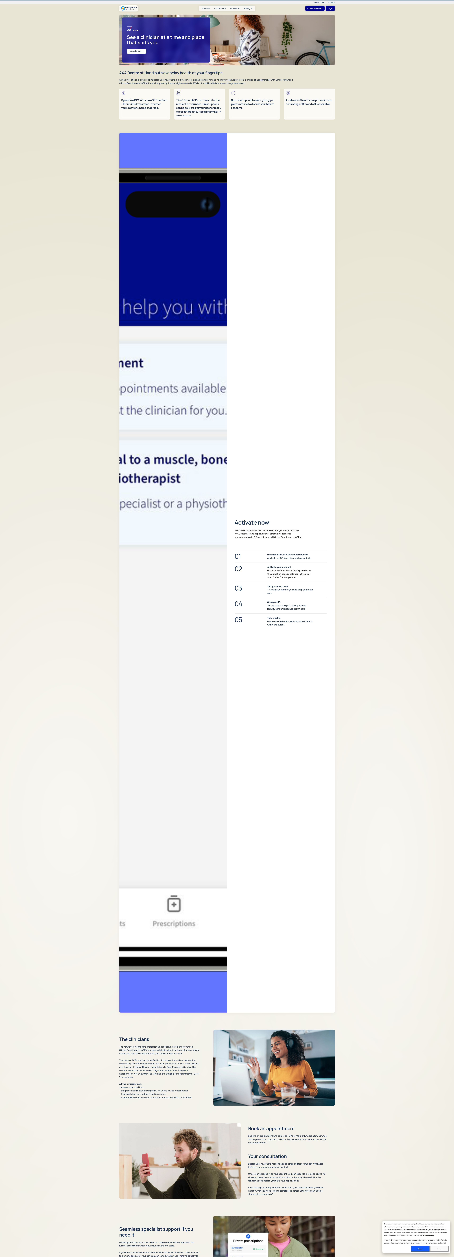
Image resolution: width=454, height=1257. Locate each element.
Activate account (315, 8)
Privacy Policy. (428, 1235)
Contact (331, 2)
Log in (330, 8)
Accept (420, 1249)
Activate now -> (136, 51)
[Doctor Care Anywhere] (128, 8)
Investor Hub (319, 2)
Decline (439, 1249)
